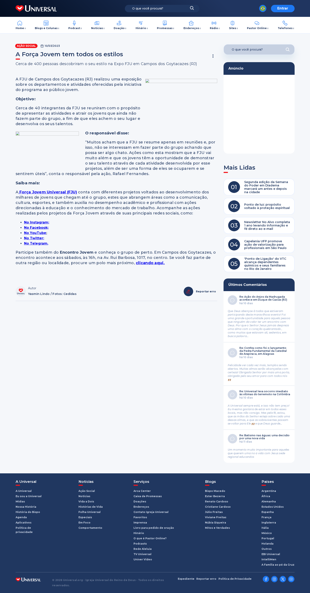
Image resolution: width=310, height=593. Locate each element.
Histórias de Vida (90, 506)
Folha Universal (89, 512)
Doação (119, 28)
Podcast (74, 28)
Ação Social (26, 45)
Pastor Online (257, 28)
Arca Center (142, 491)
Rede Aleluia (142, 548)
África (265, 496)
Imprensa (140, 522)
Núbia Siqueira (215, 522)
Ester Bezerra (215, 496)
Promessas (165, 28)
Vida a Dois (86, 501)
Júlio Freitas (214, 512)
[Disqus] (116, 361)
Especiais (85, 517)
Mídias (20, 501)
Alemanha (268, 501)
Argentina (268, 491)
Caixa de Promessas (147, 496)
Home (20, 28)
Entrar (282, 8)
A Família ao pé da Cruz (277, 564)
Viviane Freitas (215, 517)
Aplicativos (23, 522)
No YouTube (35, 233)
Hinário (141, 28)
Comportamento (90, 527)
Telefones (285, 28)
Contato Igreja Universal (150, 512)
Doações (139, 501)
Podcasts (140, 543)
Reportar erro (206, 578)
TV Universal (142, 554)
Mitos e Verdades (217, 527)
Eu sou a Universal (29, 496)
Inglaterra (268, 522)
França (266, 517)
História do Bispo (28, 512)
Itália (265, 527)
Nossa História (26, 506)
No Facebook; (36, 228)
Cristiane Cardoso (218, 506)
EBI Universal (270, 554)
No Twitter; (34, 238)
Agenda (21, 517)
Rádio (214, 28)
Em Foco (84, 522)
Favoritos (140, 517)
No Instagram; (36, 222)
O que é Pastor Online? (150, 538)
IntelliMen (268, 559)
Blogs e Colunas (46, 28)
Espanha (267, 512)
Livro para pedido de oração (153, 527)
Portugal (267, 538)
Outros (266, 548)
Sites (232, 28)
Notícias (97, 28)
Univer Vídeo (142, 559)
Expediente (186, 578)
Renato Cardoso (216, 501)
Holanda (267, 543)
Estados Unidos (272, 506)
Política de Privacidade (235, 578)
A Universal (24, 491)
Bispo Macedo (215, 491)
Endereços (191, 28)
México (266, 533)
